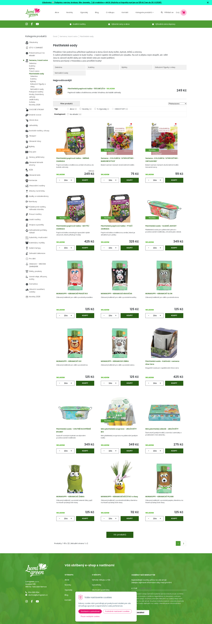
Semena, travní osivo (69, 36)
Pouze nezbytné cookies (90, 616)
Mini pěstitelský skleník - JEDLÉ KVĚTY (161, 429)
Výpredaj (68, 590)
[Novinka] (120, 142)
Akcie (67, 580)
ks (66, 180)
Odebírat (140, 613)
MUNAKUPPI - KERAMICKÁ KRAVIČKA (116, 293)
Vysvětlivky (96, 585)
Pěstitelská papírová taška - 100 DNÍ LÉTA (86, 88)
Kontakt (68, 600)
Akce (57, 12)
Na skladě (75, 114)
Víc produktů (119, 534)
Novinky (69, 12)
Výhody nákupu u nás (101, 580)
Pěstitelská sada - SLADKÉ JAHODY (160, 226)
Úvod (55, 36)
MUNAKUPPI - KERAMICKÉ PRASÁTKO (72, 293)
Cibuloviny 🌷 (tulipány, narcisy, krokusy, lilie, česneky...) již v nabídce (73, 2)
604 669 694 (33, 592)
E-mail (134, 588)
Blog (66, 595)
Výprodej (84, 12)
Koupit (85, 180)
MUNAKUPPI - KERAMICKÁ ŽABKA (70, 496)
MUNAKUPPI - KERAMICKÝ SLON (158, 293)
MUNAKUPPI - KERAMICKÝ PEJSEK (159, 496)
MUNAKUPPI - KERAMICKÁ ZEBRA (115, 361)
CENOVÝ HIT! (121, 109)
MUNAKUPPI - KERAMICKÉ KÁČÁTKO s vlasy (119, 496)
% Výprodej (103, 109)
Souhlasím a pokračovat (90, 611)
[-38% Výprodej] (75, 142)
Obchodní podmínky (101, 590)
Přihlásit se (169, 12)
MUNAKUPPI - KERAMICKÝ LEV (68, 361)
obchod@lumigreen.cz (38, 595)
